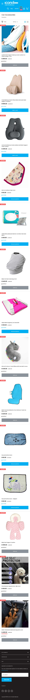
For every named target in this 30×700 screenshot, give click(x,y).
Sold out (15, 65)
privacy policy (5, 670)
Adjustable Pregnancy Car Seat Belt (10, 322)
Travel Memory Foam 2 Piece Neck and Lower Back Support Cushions (14, 100)
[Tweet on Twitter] (3, 691)
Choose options (15, 199)
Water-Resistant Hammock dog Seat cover (12, 630)
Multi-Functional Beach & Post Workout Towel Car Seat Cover (14, 410)
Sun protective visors (7, 455)
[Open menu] (2, 3)
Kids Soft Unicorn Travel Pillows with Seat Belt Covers (15, 366)
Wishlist (17, 8)
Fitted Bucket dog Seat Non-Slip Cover (11, 586)
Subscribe (6, 679)
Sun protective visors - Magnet (9, 498)
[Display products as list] (27, 22)
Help (11, 8)
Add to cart (15, 110)
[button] (5, 633)
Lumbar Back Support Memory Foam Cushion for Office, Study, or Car (13, 55)
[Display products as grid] (25, 22)
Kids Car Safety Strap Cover (8, 190)
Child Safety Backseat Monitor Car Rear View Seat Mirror (14, 234)
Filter (5, 21)
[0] (27, 9)
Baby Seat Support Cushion (8, 542)
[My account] (24, 9)
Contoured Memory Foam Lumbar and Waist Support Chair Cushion (15, 145)
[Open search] (8, 9)
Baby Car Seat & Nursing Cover (9, 279)
